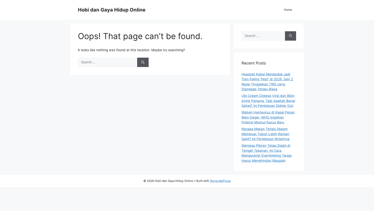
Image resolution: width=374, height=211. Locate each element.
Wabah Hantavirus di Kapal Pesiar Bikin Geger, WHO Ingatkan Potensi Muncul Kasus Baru (268, 117)
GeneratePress (220, 181)
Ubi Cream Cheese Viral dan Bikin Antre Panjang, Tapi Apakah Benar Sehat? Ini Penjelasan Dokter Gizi (268, 101)
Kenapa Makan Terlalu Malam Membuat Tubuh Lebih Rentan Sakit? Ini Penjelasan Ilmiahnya (265, 134)
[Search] (143, 62)
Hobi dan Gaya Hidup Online (112, 10)
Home (288, 10)
